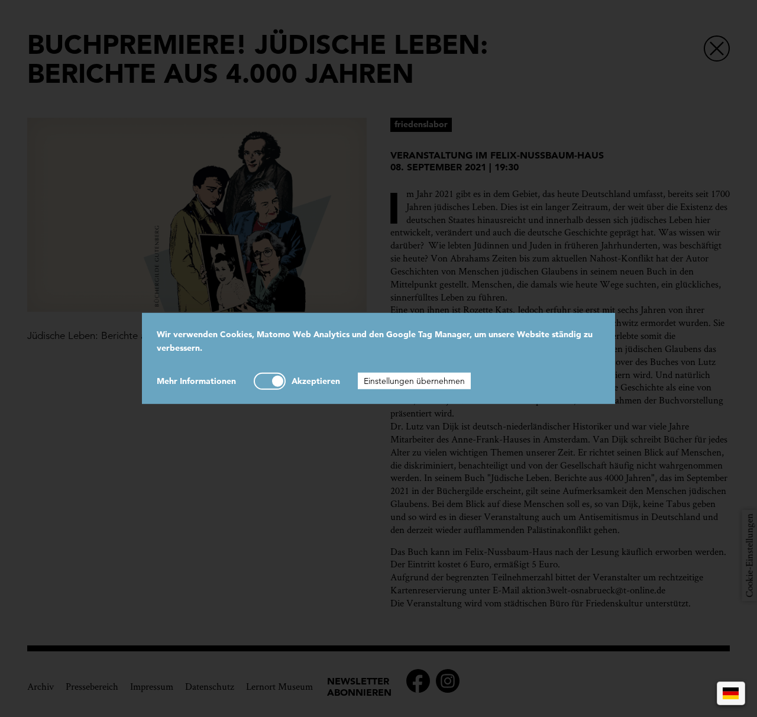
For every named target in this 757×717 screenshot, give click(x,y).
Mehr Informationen (196, 380)
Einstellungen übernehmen (414, 380)
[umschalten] (270, 380)
